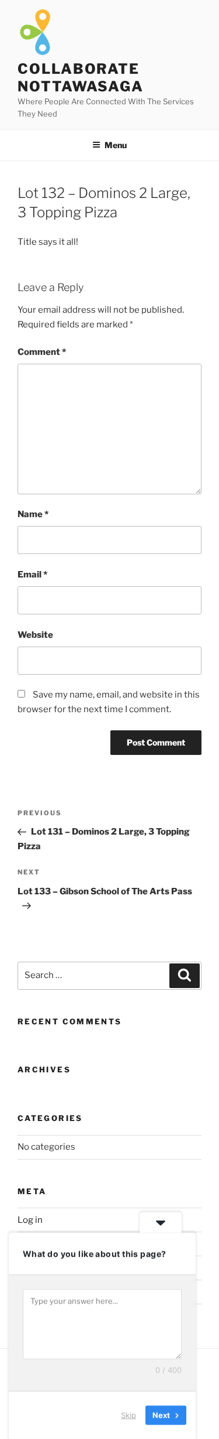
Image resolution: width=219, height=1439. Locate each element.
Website (35, 635)
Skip (128, 1415)
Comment (42, 352)
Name (33, 514)
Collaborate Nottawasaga (81, 77)
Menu (116, 145)
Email (32, 574)
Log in (30, 1220)
